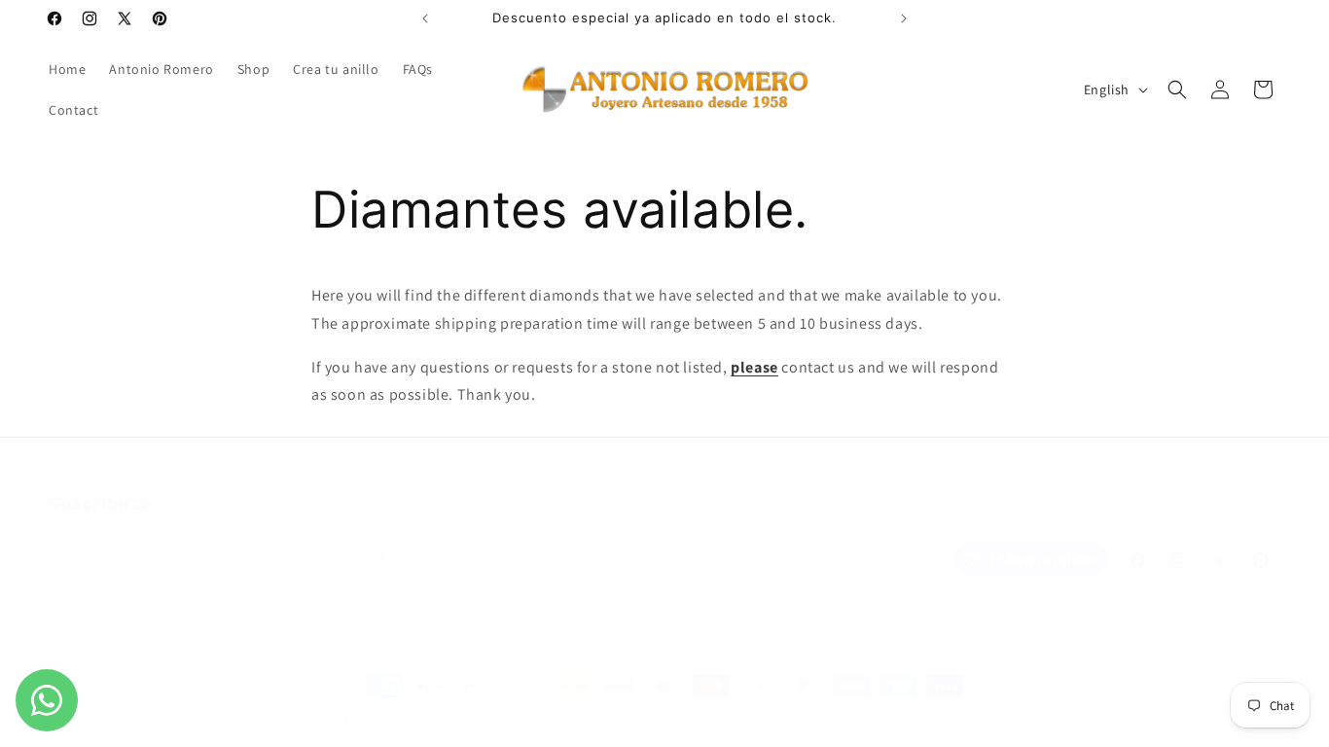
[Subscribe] (376, 558)
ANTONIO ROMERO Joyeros (339, 722)
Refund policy (778, 721)
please (754, 367)
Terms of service (955, 721)
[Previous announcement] (425, 18)
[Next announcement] (903, 18)
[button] (1177, 89)
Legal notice (864, 721)
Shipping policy (1056, 721)
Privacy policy (565, 721)
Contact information (672, 721)
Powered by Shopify (460, 722)
